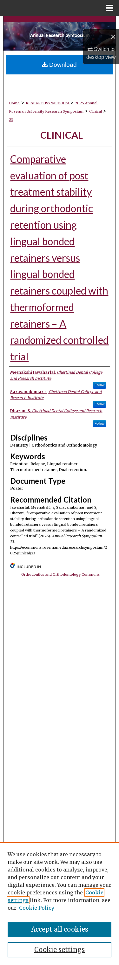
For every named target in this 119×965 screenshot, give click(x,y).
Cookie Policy (36, 908)
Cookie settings (59, 950)
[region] (59, 903)
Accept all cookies (59, 929)
